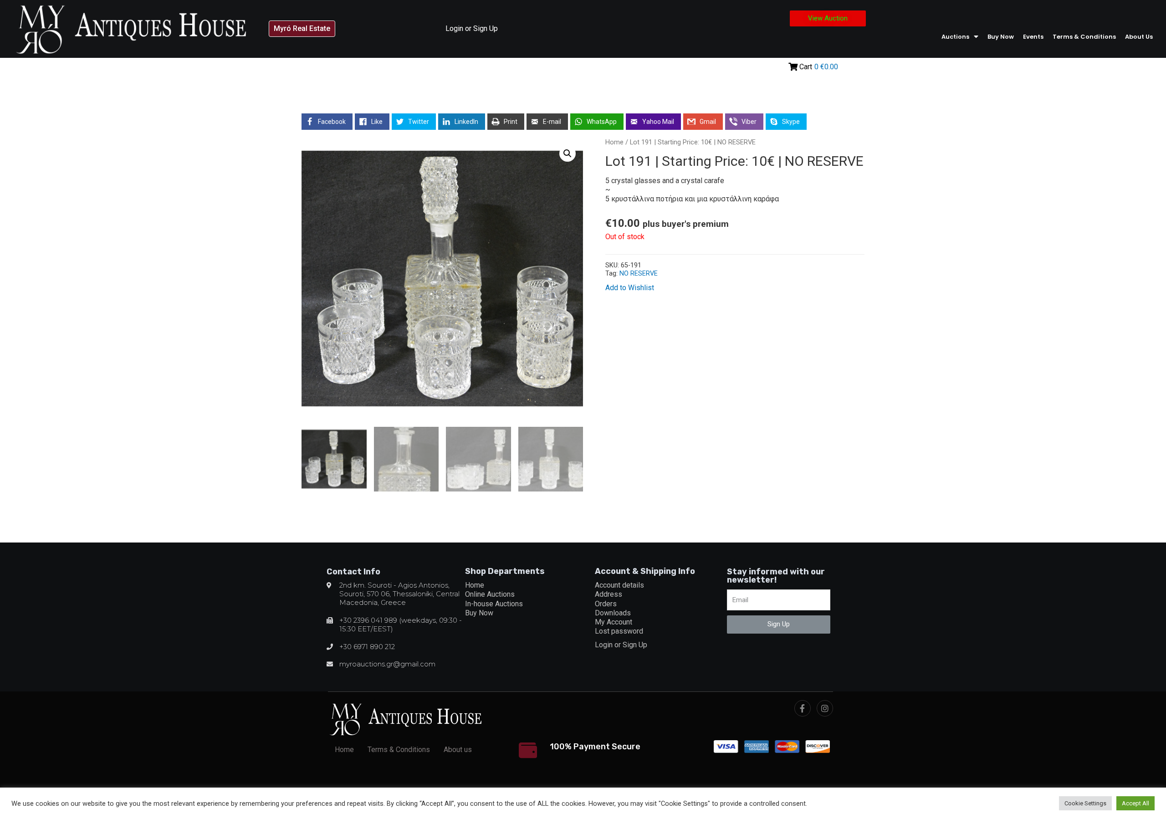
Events (1033, 36)
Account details (619, 585)
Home (614, 142)
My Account (613, 622)
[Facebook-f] (802, 708)
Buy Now (1000, 36)
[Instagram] (825, 708)
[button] (302, 28)
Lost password (619, 631)
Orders (606, 603)
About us (1139, 36)
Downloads (613, 613)
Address (608, 594)
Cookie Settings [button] (1085, 803)
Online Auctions (490, 594)
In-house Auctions (494, 603)
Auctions (955, 36)
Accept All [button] (1135, 803)
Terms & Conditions (1084, 36)
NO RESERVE (638, 273)
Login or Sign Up (471, 28)
